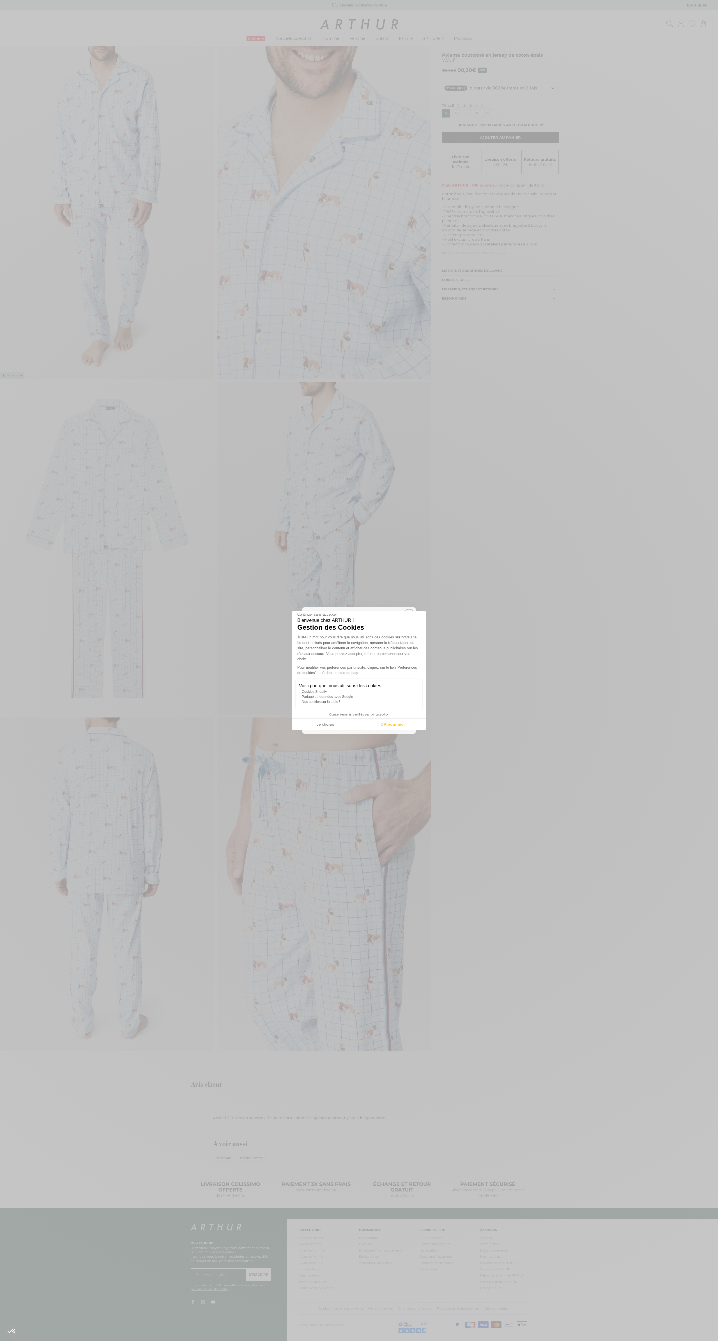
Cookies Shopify (314, 692)
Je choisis (325, 724)
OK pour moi (393, 724)
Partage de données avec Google (327, 697)
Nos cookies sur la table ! (321, 702)
